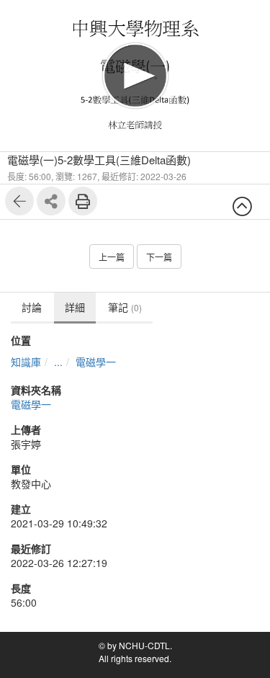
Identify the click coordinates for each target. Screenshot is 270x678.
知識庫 (26, 361)
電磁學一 (96, 361)
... (58, 361)
